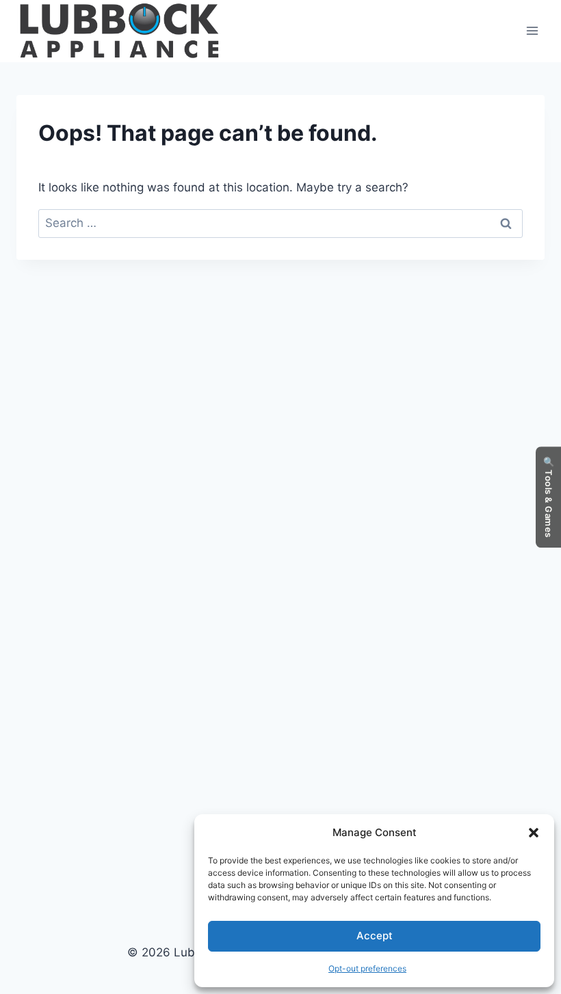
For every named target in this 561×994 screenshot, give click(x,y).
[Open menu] (532, 31)
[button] (533, 832)
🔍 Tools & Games (548, 497)
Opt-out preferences (367, 968)
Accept (374, 935)
